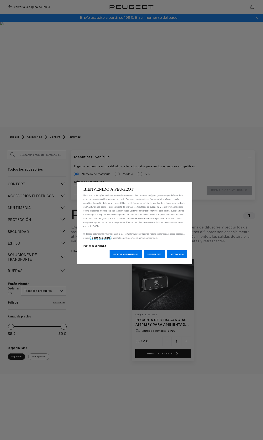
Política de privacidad (94, 245)
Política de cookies (100, 237)
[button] (126, 254)
